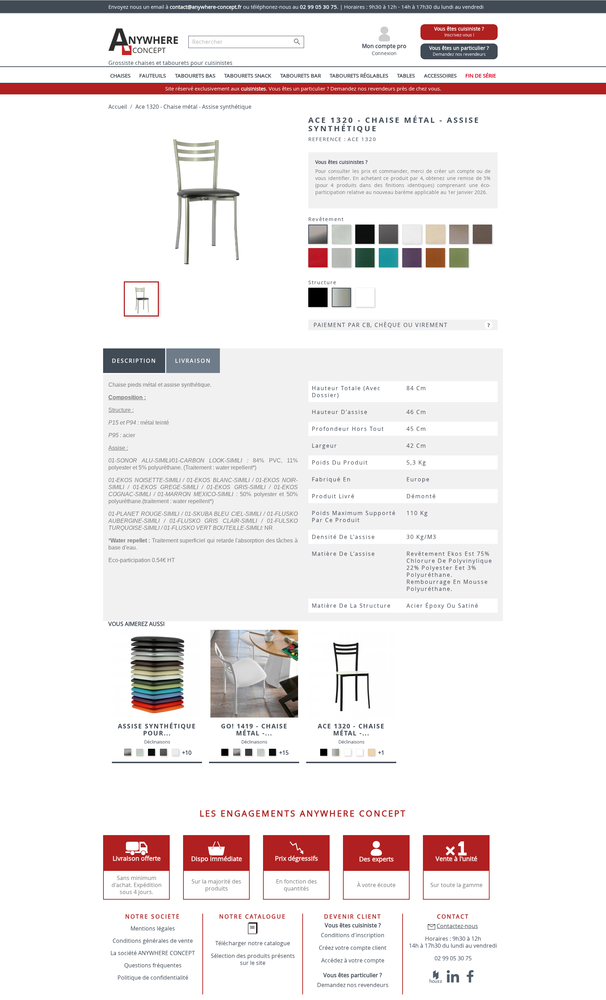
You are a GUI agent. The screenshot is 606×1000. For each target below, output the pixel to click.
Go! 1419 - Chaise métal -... (254, 730)
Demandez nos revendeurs (353, 984)
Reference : (327, 138)
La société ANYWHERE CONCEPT (152, 953)
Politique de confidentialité (152, 977)
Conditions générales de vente (153, 941)
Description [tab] (134, 361)
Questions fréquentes (153, 965)
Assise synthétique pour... (157, 730)
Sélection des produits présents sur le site (253, 959)
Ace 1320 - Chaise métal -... (351, 730)
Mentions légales (152, 928)
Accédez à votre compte (352, 960)
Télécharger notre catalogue (252, 943)
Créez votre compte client (352, 947)
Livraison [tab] (193, 361)
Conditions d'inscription (352, 935)
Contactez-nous (457, 926)
